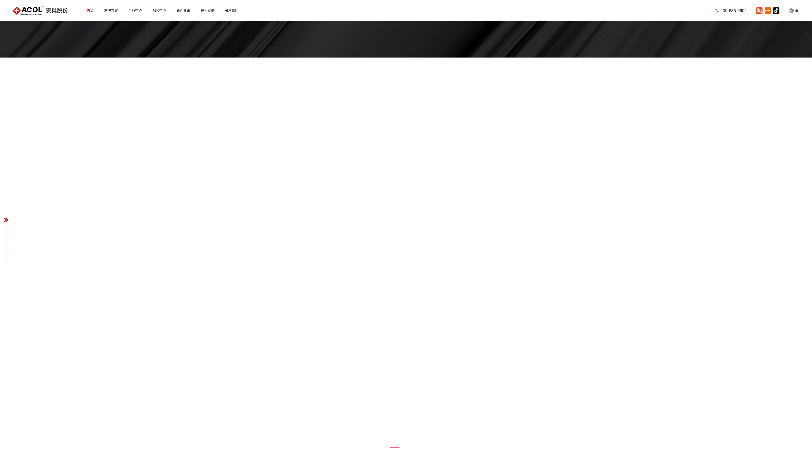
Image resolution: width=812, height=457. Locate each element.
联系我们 (231, 10)
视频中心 (159, 10)
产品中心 (135, 10)
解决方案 (111, 10)
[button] (54, 240)
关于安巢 (207, 10)
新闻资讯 (183, 10)
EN (797, 10)
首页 (90, 10)
